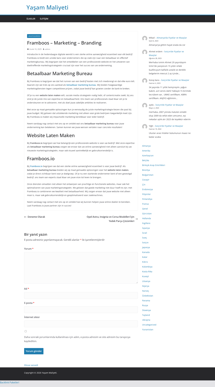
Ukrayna (146, 319)
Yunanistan (147, 329)
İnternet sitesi (31, 317)
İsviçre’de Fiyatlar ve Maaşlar (175, 80)
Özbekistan (147, 295)
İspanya (146, 228)
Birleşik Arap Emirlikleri (153, 165)
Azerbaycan (148, 155)
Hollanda (146, 218)
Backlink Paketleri (9, 382)
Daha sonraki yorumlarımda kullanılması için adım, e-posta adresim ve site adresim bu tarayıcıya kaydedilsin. (77, 339)
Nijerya (145, 286)
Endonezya (147, 189)
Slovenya (146, 310)
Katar (144, 257)
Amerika (146, 150)
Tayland (146, 315)
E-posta (29, 303)
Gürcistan (147, 213)
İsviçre (145, 242)
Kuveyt (145, 276)
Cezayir (145, 179)
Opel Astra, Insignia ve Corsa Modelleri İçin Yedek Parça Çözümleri (110, 219)
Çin (143, 184)
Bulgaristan (147, 174)
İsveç (144, 237)
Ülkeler (30, 18)
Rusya (145, 305)
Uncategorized (34, 36)
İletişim (44, 18)
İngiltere (146, 223)
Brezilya (146, 170)
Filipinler (146, 194)
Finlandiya (147, 199)
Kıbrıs (145, 261)
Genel (145, 208)
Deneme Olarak (36, 216)
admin (47, 49)
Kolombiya (147, 266)
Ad (26, 288)
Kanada (146, 252)
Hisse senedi (31, 365)
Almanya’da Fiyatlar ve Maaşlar (172, 37)
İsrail (144, 232)
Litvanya (146, 281)
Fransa (145, 203)
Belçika (145, 160)
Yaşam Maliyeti (47, 7)
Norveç (145, 290)
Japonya (146, 247)
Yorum (28, 248)
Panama (146, 300)
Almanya (146, 145)
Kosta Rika (147, 271)
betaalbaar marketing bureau (81, 84)
